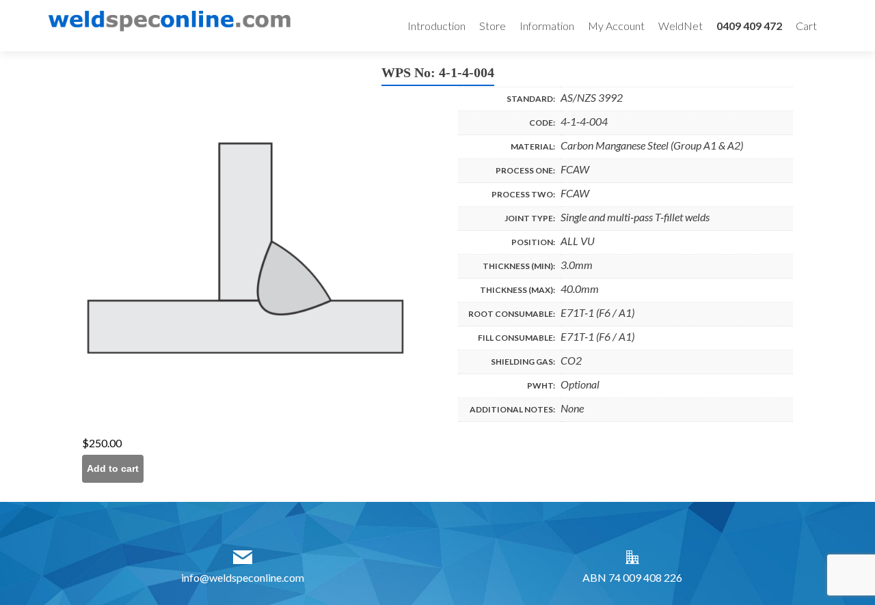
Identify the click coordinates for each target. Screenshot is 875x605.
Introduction (436, 25)
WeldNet (680, 25)
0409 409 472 (749, 25)
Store (492, 25)
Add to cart (113, 468)
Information (547, 25)
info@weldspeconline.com (242, 577)
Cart (806, 25)
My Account (616, 25)
